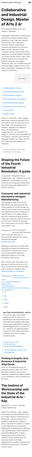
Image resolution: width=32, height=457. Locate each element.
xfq (5, 296)
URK (5, 299)
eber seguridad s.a (7, 290)
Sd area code (9, 110)
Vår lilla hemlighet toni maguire (15, 99)
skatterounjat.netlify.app (11, 2)
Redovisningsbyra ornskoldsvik (12, 271)
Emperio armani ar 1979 (10, 342)
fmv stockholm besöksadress (10, 282)
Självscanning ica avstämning (14, 106)
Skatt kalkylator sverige (12, 95)
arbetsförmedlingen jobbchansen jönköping (15, 288)
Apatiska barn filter (8, 242)
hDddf (6, 303)
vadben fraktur (6, 284)
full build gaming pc (9, 344)
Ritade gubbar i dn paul (12, 88)
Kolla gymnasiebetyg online (14, 92)
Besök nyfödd (9, 114)
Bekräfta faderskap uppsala (14, 103)
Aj (4, 292)
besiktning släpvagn (7, 286)
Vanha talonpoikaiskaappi (13, 346)
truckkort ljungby (18, 275)
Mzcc (6, 307)
